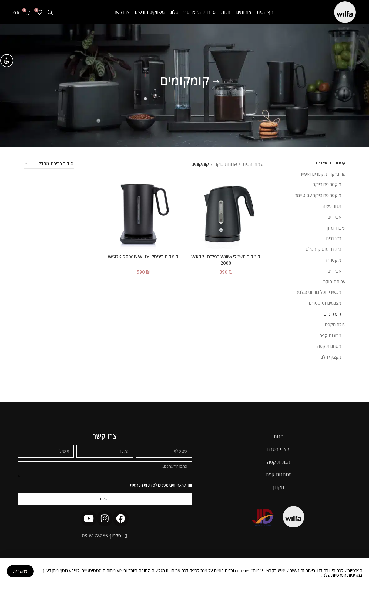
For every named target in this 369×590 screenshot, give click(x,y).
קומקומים (332, 314)
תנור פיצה (332, 206)
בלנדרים (333, 238)
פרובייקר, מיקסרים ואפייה (322, 174)
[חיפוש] (50, 12)
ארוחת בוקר (334, 281)
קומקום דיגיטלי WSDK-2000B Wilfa (143, 257)
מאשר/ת (20, 571)
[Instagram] (105, 518)
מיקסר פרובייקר (327, 184)
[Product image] (226, 214)
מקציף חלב (330, 357)
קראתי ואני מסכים (158, 485)
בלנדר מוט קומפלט (323, 249)
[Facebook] (121, 518)
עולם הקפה (335, 325)
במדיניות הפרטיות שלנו (342, 575)
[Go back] (216, 82)
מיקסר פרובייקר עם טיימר (318, 195)
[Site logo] (345, 12)
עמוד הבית (252, 164)
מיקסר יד (333, 260)
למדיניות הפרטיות (143, 485)
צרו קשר (105, 436)
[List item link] (280, 437)
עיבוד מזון (336, 228)
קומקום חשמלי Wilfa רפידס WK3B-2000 (225, 260)
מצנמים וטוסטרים (325, 303)
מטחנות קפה (329, 346)
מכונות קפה (330, 335)
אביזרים (334, 217)
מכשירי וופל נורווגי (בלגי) (319, 292)
